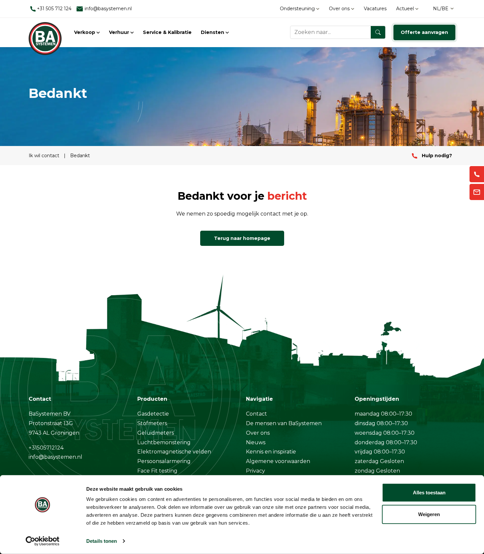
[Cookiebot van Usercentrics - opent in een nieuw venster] (42, 541)
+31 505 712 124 (53, 9)
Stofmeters (152, 423)
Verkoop (85, 32)
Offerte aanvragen (424, 32)
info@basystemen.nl (107, 9)
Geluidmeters (155, 433)
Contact (256, 414)
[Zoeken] (378, 32)
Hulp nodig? (436, 156)
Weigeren (429, 514)
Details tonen (101, 541)
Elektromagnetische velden (174, 452)
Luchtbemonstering (164, 442)
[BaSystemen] (45, 32)
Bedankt (80, 156)
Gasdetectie (153, 414)
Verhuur (119, 32)
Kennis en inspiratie (271, 452)
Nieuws (255, 442)
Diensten (213, 32)
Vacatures (375, 9)
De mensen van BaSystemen (284, 423)
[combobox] (338, 32)
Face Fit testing (157, 471)
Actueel (405, 9)
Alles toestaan (429, 492)
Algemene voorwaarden (278, 461)
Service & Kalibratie (167, 32)
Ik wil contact (45, 156)
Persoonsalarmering (164, 461)
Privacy (255, 471)
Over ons (340, 9)
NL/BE (440, 9)
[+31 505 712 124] (477, 174)
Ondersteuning (298, 9)
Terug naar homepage (242, 238)
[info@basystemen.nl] (477, 192)
